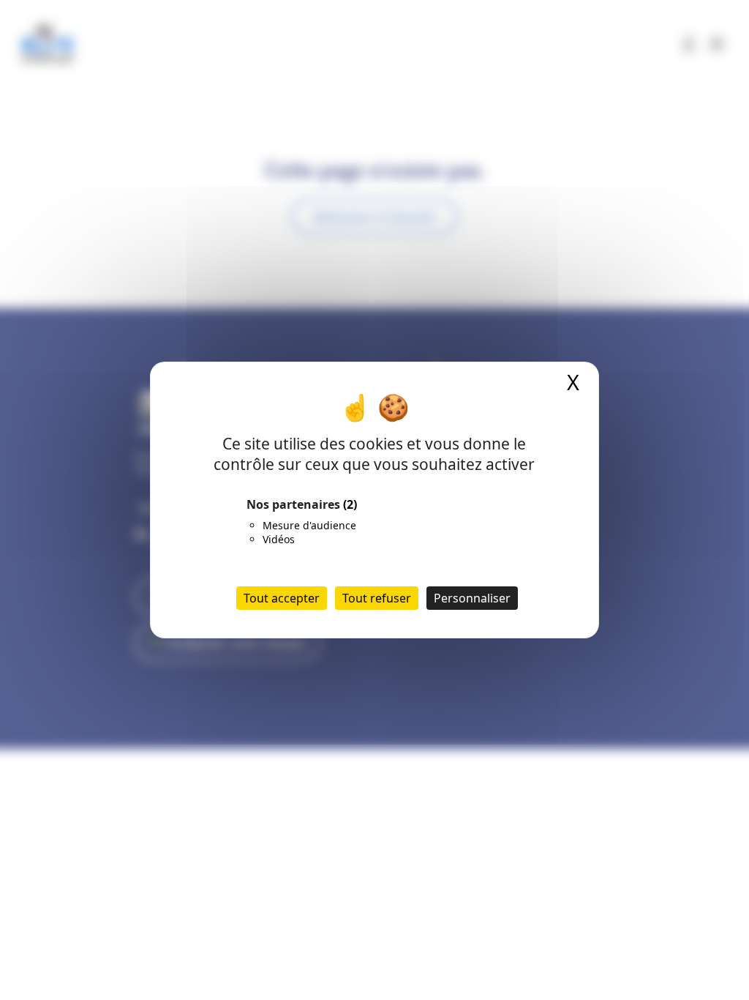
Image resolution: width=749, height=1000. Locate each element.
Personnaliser (472, 598)
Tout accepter (282, 598)
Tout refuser (376, 598)
